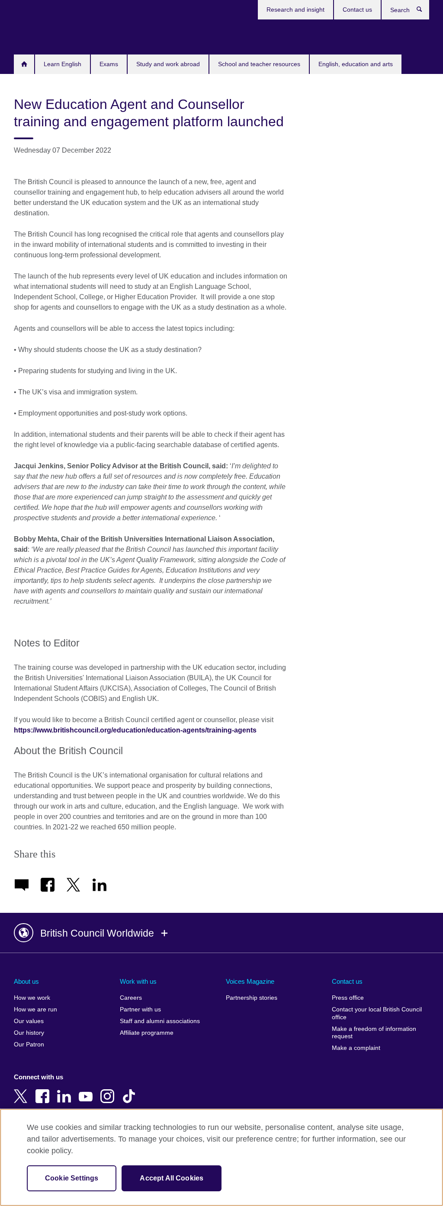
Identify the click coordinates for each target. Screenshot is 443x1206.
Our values (29, 1021)
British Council (39, 35)
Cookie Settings (71, 1178)
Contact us (357, 9)
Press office (348, 998)
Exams (109, 64)
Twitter (22, 1090)
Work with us (138, 981)
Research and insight (295, 9)
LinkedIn (65, 1090)
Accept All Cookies (171, 1178)
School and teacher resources (259, 64)
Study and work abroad (168, 64)
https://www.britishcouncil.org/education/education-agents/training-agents (135, 730)
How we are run (35, 1009)
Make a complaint (356, 1048)
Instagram (109, 1090)
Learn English (62, 64)
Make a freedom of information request (374, 1033)
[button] (221, 933)
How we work (32, 998)
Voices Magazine (250, 981)
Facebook (44, 1090)
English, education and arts (355, 64)
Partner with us (140, 1009)
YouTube (87, 1090)
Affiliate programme (146, 1033)
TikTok (130, 1090)
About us (26, 981)
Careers (131, 998)
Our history (29, 1033)
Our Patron (29, 1044)
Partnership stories (251, 998)
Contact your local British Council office (377, 1013)
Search (423, 11)
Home (24, 64)
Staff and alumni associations (160, 1021)
